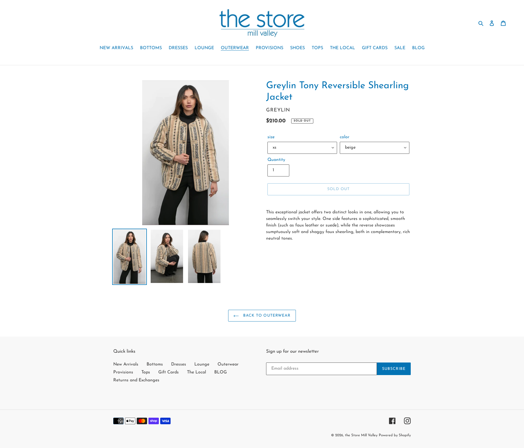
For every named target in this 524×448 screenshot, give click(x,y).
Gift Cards (168, 372)
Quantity (276, 160)
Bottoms (155, 364)
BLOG (220, 372)
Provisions (123, 372)
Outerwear (228, 364)
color (344, 137)
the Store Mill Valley (361, 435)
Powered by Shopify (395, 435)
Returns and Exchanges (136, 380)
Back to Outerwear (266, 316)
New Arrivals (125, 364)
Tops (145, 372)
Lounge (201, 364)
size (271, 137)
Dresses (178, 364)
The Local (196, 372)
